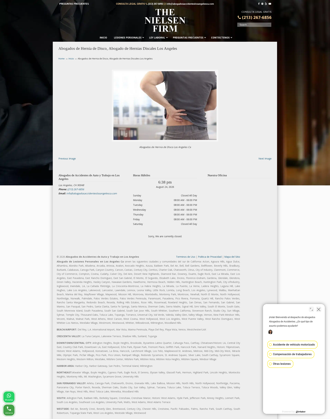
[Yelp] (266, 4)
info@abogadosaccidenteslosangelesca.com (190, 4)
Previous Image (67, 158)
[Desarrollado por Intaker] (301, 412)
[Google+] (262, 4)
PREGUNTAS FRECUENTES (74, 4)
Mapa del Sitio (232, 256)
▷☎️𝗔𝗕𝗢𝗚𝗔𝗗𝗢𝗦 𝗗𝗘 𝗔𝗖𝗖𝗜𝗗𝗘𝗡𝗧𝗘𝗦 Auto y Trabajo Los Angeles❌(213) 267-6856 (165, 20)
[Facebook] (259, 4)
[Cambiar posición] (311, 309)
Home (61, 58)
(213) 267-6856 (155, 4)
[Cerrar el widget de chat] (318, 309)
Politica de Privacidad (210, 256)
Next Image (265, 158)
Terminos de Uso (185, 256)
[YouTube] (270, 4)
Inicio (71, 58)
